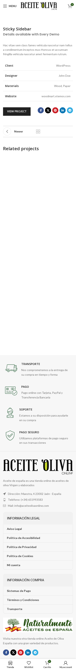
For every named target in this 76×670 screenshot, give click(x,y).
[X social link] (48, 110)
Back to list (38, 131)
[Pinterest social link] (55, 110)
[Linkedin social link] (63, 110)
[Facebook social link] (41, 110)
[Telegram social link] (70, 110)
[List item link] (38, 499)
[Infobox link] (38, 369)
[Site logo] (39, 5)
